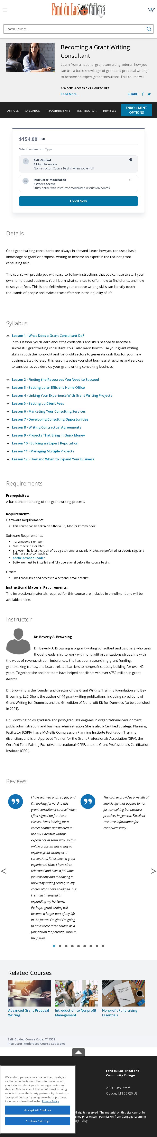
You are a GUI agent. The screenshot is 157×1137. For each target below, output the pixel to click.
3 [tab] (66, 946)
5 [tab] (78, 946)
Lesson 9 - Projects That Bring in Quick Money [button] (48, 435)
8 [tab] (97, 946)
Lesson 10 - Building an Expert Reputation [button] (45, 443)
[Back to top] (78, 1051)
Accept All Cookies (37, 1110)
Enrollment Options (136, 110)
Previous (3, 871)
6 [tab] (85, 946)
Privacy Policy (78, 1121)
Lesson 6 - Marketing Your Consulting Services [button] (49, 411)
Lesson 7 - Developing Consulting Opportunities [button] (50, 419)
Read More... (70, 94)
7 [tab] (91, 946)
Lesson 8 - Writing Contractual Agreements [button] (46, 427)
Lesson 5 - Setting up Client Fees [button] (38, 403)
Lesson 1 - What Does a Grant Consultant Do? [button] (48, 335)
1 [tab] (54, 946)
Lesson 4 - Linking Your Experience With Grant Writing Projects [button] (62, 395)
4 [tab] (72, 946)
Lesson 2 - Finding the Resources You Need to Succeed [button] (55, 379)
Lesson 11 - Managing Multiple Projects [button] (43, 451)
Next (153, 871)
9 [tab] (103, 946)
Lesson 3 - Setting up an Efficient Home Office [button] (48, 387)
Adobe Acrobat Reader (29, 558)
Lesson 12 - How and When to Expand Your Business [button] (53, 459)
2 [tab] (60, 946)
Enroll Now (78, 201)
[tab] (75, 335)
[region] (37, 1099)
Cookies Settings (38, 1121)
